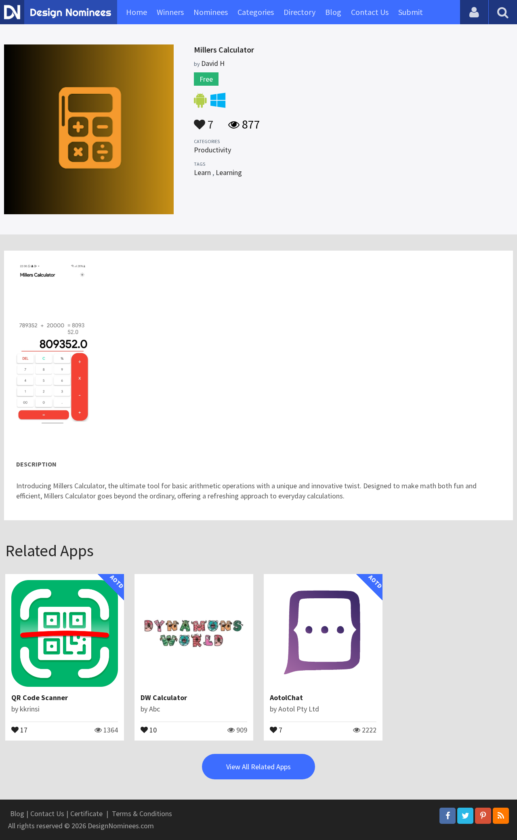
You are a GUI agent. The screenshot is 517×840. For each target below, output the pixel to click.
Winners (170, 12)
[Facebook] (447, 816)
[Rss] (501, 816)
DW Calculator (164, 697)
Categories (255, 12)
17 (23, 729)
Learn (202, 172)
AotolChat (286, 697)
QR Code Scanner (39, 697)
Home (136, 12)
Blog (333, 12)
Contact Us (370, 12)
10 (152, 729)
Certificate (86, 813)
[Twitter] (465, 816)
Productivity (212, 149)
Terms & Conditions (142, 813)
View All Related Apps (258, 766)
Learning (229, 172)
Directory (299, 12)
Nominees (210, 12)
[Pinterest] (483, 816)
